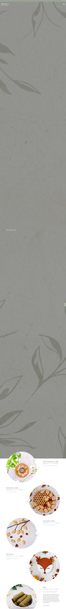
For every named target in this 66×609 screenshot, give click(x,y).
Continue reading (46, 605)
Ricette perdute (51, 465)
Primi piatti (50, 591)
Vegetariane (56, 465)
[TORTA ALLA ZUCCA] (44, 566)
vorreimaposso (50, 463)
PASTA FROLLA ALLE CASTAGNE (49, 521)
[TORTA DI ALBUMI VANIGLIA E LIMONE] (21, 467)
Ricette (9, 558)
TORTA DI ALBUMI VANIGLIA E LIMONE (50, 462)
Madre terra (47, 465)
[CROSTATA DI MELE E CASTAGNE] (44, 500)
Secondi (54, 591)
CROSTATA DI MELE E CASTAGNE (12, 488)
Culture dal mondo (46, 591)
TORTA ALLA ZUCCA (9, 554)
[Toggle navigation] (64, 4)
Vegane (51, 592)
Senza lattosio (17, 558)
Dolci (43, 465)
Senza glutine (10, 491)
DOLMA (44, 587)
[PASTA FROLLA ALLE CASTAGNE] (21, 533)
